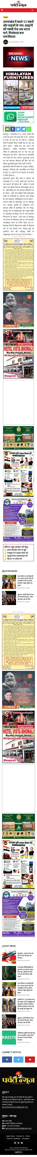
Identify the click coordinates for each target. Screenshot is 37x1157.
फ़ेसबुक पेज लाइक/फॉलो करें (17, 552)
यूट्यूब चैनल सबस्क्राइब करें (17, 555)
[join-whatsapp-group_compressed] (18, 117)
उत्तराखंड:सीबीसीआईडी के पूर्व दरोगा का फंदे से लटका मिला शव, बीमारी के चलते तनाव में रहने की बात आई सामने (9, 973)
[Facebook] (12, 129)
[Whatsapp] (28, 129)
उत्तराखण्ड (6, 17)
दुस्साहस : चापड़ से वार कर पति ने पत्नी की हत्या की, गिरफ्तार (9, 957)
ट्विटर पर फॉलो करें (14, 558)
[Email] (7, 129)
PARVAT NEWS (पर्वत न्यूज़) (20, 1148)
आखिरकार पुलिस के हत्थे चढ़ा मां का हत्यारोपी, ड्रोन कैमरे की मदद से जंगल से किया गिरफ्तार (9, 1038)
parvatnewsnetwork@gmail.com (15, 1107)
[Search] (32, 10)
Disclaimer (25, 1138)
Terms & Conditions (13, 1138)
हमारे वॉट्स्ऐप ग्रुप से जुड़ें (16, 549)
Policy (28, 1136)
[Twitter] (18, 129)
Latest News (10, 1136)
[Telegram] (23, 129)
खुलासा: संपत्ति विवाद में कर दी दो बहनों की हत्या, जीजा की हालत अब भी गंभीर (9, 598)
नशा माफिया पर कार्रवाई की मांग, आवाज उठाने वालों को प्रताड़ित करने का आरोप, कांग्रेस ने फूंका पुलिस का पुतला (9, 582)
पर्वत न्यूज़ (11, 42)
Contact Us (20, 1136)
